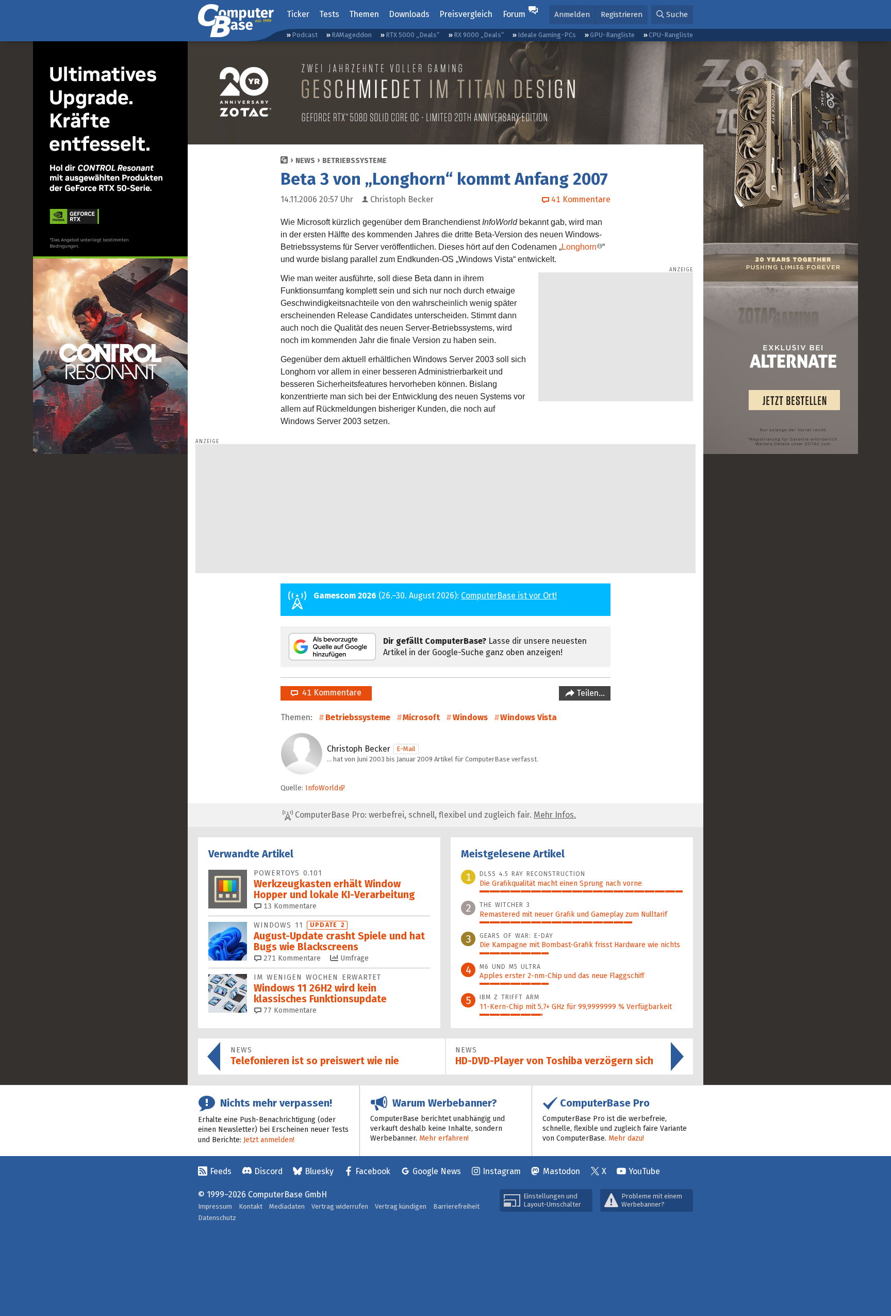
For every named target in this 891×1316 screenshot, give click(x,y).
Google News (436, 1171)
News (305, 160)
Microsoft (421, 717)
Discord (268, 1171)
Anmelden (572, 14)
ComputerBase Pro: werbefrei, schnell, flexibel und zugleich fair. (434, 815)
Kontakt (250, 1206)
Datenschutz (217, 1218)
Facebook (372, 1171)
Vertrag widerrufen (339, 1206)
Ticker (298, 14)
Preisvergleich (465, 14)
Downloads (409, 14)
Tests (329, 14)
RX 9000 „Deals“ (479, 35)
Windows (470, 717)
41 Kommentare (329, 692)
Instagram (502, 1171)
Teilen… (589, 693)
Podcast (305, 35)
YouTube (644, 1171)
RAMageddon (352, 35)
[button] (672, 14)
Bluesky (319, 1171)
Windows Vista (528, 717)
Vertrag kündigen (400, 1206)
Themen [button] (364, 14)
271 (291, 958)
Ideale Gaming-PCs (547, 35)
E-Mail (406, 749)
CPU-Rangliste (671, 35)
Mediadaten (287, 1206)
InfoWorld (321, 788)
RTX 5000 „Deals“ (412, 35)
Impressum (215, 1206)
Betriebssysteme (354, 160)
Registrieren (621, 14)
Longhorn (579, 246)
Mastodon (561, 1171)
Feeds (221, 1171)
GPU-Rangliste (612, 35)
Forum (514, 14)
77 (289, 1010)
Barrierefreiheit (456, 1206)
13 (289, 906)
